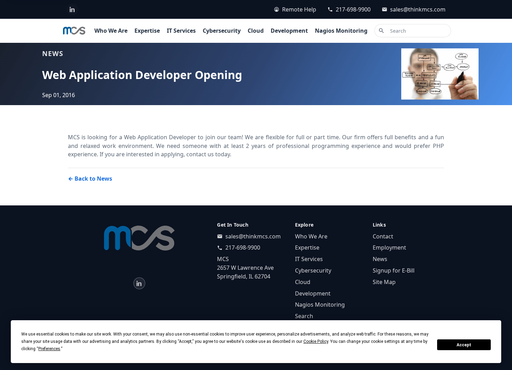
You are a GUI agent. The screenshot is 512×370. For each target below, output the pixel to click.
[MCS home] (74, 31)
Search (304, 316)
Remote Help (299, 9)
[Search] (381, 31)
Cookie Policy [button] (315, 341)
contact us (200, 154)
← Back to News (90, 178)
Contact (383, 236)
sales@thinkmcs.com (417, 9)
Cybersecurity (222, 30)
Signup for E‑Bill (393, 270)
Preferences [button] (49, 348)
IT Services (181, 30)
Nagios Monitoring (341, 30)
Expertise (147, 30)
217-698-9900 (353, 9)
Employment (389, 247)
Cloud (256, 30)
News (380, 259)
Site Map (384, 282)
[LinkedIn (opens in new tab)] (72, 9)
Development (289, 30)
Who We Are (110, 30)
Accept (464, 345)
